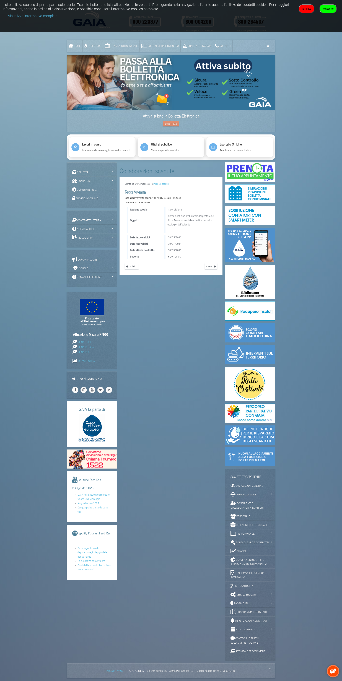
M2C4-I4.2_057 (86, 346)
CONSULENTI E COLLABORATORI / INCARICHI (247, 505)
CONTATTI (225, 46)
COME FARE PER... (86, 189)
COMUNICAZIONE (87, 259)
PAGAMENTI (240, 603)
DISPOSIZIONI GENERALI (249, 485)
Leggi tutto (171, 123)
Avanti (210, 266)
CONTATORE (84, 181)
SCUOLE (83, 268)
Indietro (132, 266)
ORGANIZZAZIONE (245, 494)
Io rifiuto (306, 8)
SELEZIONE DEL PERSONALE (251, 525)
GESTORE (95, 46)
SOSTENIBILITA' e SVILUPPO (163, 46)
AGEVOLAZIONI (85, 229)
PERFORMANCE (245, 533)
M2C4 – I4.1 (84, 341)
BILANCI (241, 551)
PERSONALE (243, 516)
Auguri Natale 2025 (88, 503)
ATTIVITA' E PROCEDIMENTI (250, 651)
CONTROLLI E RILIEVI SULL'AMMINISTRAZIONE (244, 640)
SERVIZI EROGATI (246, 594)
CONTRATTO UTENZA (89, 220)
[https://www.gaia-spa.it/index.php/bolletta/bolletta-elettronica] (171, 82)
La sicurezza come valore (91, 561)
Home (77, 46)
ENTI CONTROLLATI (244, 585)
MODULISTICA (85, 237)
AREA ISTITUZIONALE (125, 46)
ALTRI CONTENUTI (245, 629)
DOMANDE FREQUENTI (89, 277)
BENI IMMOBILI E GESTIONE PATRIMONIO (248, 575)
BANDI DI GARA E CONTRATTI (252, 542)
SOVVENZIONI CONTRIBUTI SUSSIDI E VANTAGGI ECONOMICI (249, 562)
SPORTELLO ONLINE (86, 198)
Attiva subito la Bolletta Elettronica (171, 115)
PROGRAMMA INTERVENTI (251, 612)
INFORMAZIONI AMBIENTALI (251, 620)
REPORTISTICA (86, 361)
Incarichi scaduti (161, 184)
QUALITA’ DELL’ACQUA (199, 46)
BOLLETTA (82, 172)
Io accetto (328, 8)
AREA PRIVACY (115, 670)
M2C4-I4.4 (83, 351)
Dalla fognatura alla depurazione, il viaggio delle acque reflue (92, 552)
